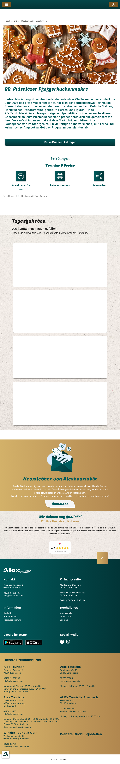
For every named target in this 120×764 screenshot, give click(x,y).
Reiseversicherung (12, 620)
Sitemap (64, 620)
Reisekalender (10, 616)
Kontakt (7, 613)
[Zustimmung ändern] (5, 754)
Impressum (65, 616)
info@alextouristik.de (14, 595)
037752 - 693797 (12, 593)
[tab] (60, 158)
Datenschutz (66, 613)
